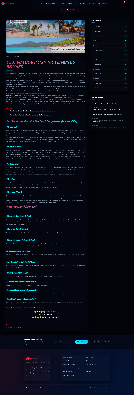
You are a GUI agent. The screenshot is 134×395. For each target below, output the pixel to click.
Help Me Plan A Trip (91, 368)
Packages (55, 3)
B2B (99, 3)
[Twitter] (98, 341)
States (62, 3)
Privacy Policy (90, 361)
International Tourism (80, 3)
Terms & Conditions (91, 364)
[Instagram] (108, 341)
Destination (69, 3)
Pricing (94, 3)
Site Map (88, 371)
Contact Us (105, 3)
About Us (48, 3)
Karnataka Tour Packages (69, 361)
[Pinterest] (105, 341)
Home (42, 3)
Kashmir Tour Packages (69, 364)
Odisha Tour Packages (68, 375)
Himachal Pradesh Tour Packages (71, 368)
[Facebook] (94, 341)
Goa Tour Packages (68, 371)
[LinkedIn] (101, 341)
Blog (90, 3)
